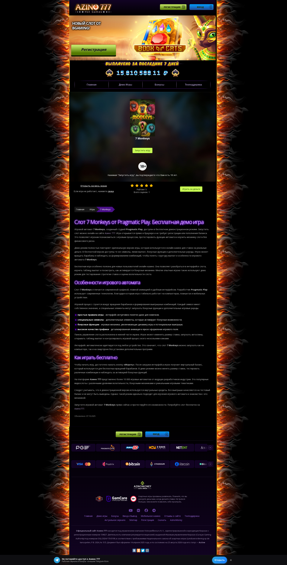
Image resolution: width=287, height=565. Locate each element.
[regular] (141, 185)
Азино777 (79, 408)
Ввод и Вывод (130, 516)
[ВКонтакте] (134, 550)
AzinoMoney (176, 520)
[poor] (137, 185)
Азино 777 (110, 233)
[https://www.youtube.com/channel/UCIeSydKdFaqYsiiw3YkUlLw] (130, 510)
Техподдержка (193, 84)
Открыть (220, 560)
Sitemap (133, 520)
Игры (92, 209)
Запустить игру (142, 150)
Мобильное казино (150, 516)
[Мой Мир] (147, 550)
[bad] (132, 185)
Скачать (162, 520)
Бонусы (159, 84)
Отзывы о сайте (172, 516)
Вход (200, 7)
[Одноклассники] (138, 550)
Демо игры (125, 84)
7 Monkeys (105, 209)
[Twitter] (143, 550)
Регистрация (172, 7)
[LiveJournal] (151, 550)
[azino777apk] (154, 510)
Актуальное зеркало (115, 520)
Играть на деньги (191, 189)
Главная (91, 84)
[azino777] (138, 510)
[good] (146, 185)
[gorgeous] (151, 185)
